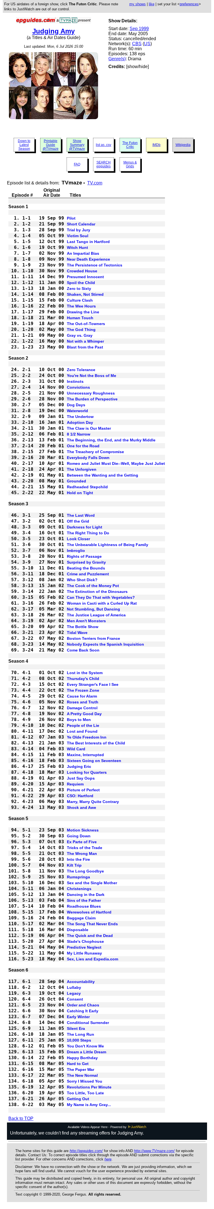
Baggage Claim (81, 918)
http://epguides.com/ (86, 1151)
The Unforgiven (81, 469)
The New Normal (82, 1075)
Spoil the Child (81, 282)
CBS (137, 43)
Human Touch (80, 318)
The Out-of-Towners (86, 323)
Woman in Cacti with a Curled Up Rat (102, 603)
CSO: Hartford (80, 796)
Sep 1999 (139, 28)
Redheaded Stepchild (87, 487)
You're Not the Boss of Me (91, 375)
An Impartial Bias (83, 253)
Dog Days (76, 405)
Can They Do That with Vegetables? (101, 597)
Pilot (71, 218)
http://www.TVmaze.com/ (154, 1151)
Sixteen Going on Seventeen (94, 760)
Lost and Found (82, 731)
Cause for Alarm (82, 696)
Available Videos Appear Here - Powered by (97, 1127)
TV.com (94, 183)
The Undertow (80, 416)
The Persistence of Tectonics (94, 265)
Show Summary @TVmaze (77, 145)
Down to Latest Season (24, 145)
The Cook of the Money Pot (93, 585)
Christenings (79, 888)
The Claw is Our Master (89, 428)
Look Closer (78, 539)
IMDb (156, 145)
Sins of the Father (84, 900)
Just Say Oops (81, 778)
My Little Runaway (84, 953)
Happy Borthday (82, 1058)
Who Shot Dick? (82, 580)
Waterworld (77, 410)
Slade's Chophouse (85, 941)
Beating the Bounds (86, 568)
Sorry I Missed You (84, 1081)
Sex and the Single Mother (92, 883)
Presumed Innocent (85, 277)
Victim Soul (77, 236)
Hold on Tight (80, 493)
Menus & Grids (130, 164)
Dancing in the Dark (85, 894)
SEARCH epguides (103, 164)
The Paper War (80, 1069)
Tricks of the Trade (84, 847)
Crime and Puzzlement (88, 574)
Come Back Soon (83, 650)
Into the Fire (78, 859)
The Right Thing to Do (88, 533)
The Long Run (80, 1034)
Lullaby (74, 987)
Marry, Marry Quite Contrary (93, 801)
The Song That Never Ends (92, 924)
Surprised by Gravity (86, 562)
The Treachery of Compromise (95, 452)
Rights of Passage (84, 556)
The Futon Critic (130, 145)
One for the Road (83, 446)
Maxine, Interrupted (85, 755)
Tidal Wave (77, 632)
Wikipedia (183, 145)
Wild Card (76, 749)
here (107, 1159)
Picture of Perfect (83, 790)
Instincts (75, 381)
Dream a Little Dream (86, 1052)
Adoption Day (80, 422)
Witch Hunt (77, 247)
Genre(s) (117, 58)
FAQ (77, 164)
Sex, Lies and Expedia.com (92, 959)
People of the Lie (83, 725)
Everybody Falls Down (88, 457)
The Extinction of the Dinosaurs (97, 591)
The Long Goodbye (85, 871)
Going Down (79, 836)
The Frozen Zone (83, 690)
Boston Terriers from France (93, 638)
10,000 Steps (79, 1040)
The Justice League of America (96, 615)
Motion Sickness (83, 830)
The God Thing (81, 329)
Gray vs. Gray (80, 335)
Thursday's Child (83, 678)
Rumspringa (78, 877)
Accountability (81, 981)
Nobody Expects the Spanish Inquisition (105, 644)
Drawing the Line (83, 312)
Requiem (75, 784)
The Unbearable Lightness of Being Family (107, 544)
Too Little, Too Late (85, 1093)
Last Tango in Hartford (88, 241)
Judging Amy (53, 31)
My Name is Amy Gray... (89, 1104)
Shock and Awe (81, 807)
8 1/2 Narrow (78, 434)
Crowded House (82, 271)
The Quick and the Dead (90, 935)
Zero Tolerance (81, 369)
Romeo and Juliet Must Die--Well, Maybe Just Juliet (116, 463)
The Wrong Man (82, 853)
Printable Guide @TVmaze (51, 145)
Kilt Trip (74, 865)
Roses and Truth (82, 702)
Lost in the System (85, 672)
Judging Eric (79, 766)
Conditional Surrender (88, 1022)
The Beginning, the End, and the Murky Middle (111, 440)
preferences (189, 4)
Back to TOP (20, 1118)
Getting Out (78, 1099)
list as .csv (103, 145)
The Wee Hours (81, 306)
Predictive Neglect (84, 947)
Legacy (74, 993)
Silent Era (76, 1028)
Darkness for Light (84, 527)
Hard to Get (78, 1063)
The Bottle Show (82, 626)
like (151, 4)
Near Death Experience (88, 259)
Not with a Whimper (85, 341)
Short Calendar (81, 224)
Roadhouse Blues (84, 906)
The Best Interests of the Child (96, 743)
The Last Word (81, 515)
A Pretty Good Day (84, 714)
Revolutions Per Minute (89, 1087)
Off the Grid (78, 521)
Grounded (76, 481)
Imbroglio (76, 550)
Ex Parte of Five (82, 842)
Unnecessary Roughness (91, 393)
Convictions (78, 387)
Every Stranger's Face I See (92, 684)
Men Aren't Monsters (86, 621)
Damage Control (82, 708)
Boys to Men (79, 719)
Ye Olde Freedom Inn (86, 737)
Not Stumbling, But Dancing (93, 609)
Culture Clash (80, 300)
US (147, 43)
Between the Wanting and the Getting (102, 475)
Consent (75, 999)
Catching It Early (82, 1011)
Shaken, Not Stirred (85, 294)
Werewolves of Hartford (89, 912)
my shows (137, 4)
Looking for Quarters (87, 772)
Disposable (77, 929)
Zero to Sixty (79, 288)
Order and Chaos (83, 1005)
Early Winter (78, 1017)
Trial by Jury (78, 230)
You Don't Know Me (85, 1046)
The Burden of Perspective (92, 399)
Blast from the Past (85, 347)
